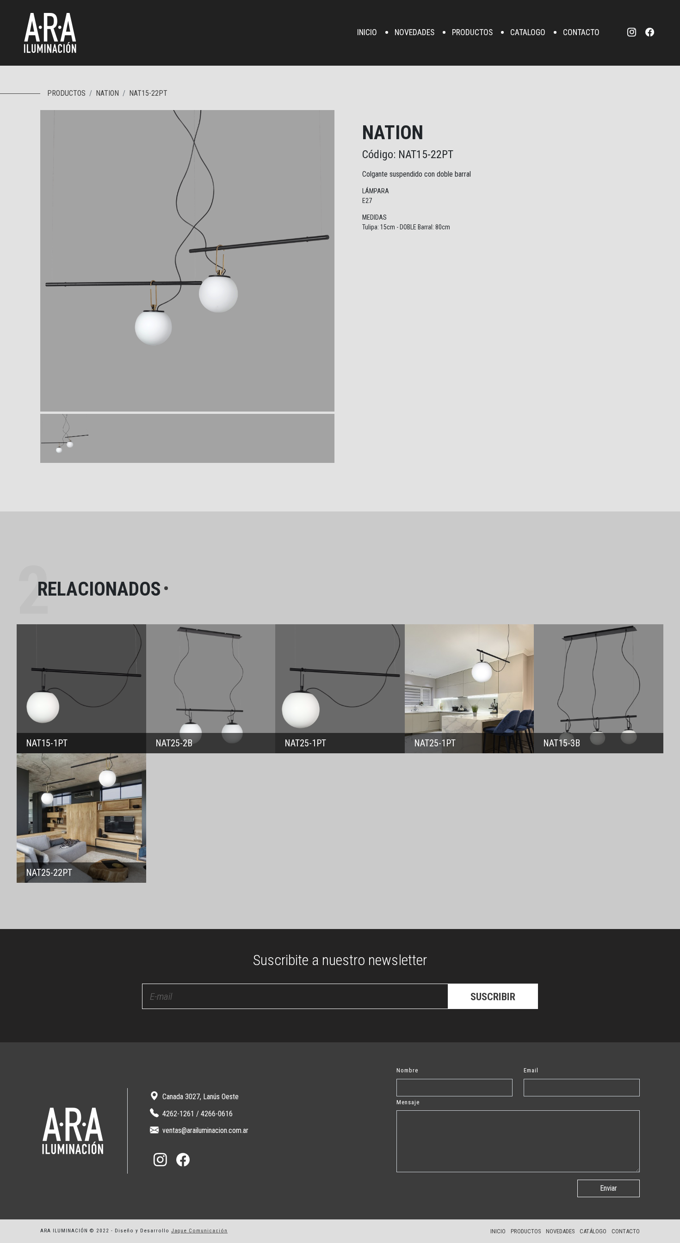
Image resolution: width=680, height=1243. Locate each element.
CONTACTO (581, 32)
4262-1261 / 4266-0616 (197, 1113)
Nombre (407, 1070)
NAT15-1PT (81, 689)
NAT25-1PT (340, 689)
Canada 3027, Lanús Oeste (200, 1096)
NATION (107, 93)
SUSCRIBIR (492, 997)
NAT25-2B (211, 689)
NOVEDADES (414, 32)
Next (325, 402)
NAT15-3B (598, 689)
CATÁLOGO (593, 1231)
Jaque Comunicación (199, 1231)
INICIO (367, 32)
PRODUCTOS (472, 32)
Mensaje (408, 1102)
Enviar (608, 1188)
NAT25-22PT (81, 818)
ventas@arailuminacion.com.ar (204, 1130)
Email (531, 1070)
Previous (306, 402)
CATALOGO (527, 32)
